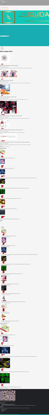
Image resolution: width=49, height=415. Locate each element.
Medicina (2, 27)
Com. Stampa (3, 30)
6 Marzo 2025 (7, 265)
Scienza (2, 64)
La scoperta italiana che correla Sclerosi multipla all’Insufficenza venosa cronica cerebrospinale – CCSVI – (13, 301)
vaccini (2, 33)
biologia (2, 195)
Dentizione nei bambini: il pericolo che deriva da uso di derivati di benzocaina (11, 129)
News (2, 166)
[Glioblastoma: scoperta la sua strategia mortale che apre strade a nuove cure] (3, 280)
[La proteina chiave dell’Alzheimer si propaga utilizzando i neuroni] (3, 233)
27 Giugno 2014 (6, 98)
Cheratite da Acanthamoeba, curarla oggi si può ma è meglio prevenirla (8, 208)
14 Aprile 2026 (7, 237)
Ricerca (2, 28)
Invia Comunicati (5, 31)
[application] (7, 396)
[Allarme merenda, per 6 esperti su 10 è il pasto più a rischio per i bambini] (8, 113)
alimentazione (3, 32)
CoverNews (14, 414)
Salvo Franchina (2, 81)
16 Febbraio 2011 (7, 294)
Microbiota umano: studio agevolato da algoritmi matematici (9, 65)
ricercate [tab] (2, 227)
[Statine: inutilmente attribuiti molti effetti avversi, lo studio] (2, 163)
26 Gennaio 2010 (7, 302)
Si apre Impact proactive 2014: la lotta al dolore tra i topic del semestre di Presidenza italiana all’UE (15, 142)
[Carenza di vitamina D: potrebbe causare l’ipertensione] (5, 94)
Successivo (8, 146)
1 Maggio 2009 (7, 313)
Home (2, 26)
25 (6, 146)
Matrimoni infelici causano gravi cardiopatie (6, 80)
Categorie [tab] (2, 226)
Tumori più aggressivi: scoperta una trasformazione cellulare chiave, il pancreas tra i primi (10, 198)
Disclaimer (2, 2)
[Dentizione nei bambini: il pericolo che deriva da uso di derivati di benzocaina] (5, 127)
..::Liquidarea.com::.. (4, 7)
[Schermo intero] (14, 401)
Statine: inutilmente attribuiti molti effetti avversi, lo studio (7, 168)
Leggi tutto (1, 69)
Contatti (2, 34)
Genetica (2, 29)
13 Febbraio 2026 (7, 246)
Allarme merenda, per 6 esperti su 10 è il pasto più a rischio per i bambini (11, 115)
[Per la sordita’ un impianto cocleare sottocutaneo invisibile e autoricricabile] (3, 318)
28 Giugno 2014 (6, 81)
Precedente (1, 146)
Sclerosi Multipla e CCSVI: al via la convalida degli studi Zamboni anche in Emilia (10, 293)
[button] (7, 396)
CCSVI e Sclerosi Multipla (4, 1)
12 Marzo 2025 (7, 255)
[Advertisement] (24, 41)
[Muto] (13, 401)
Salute (2, 27)
